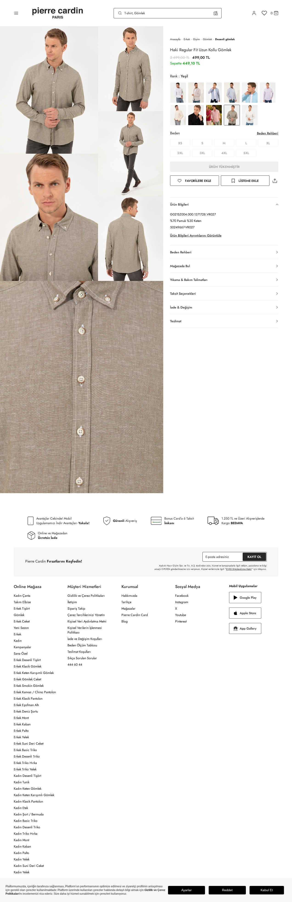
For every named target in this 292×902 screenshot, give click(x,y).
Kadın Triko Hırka (25, 833)
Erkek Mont (21, 717)
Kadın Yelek (21, 859)
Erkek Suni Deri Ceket (28, 743)
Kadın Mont (21, 840)
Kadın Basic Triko (25, 820)
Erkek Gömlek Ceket (27, 679)
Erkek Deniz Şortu (26, 711)
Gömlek (207, 39)
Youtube (180, 615)
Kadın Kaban (22, 846)
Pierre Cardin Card (134, 615)
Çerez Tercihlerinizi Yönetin (86, 615)
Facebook (181, 595)
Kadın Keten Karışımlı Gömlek (34, 795)
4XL (224, 153)
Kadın (18, 640)
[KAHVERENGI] (196, 92)
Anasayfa (175, 39)
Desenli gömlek (225, 39)
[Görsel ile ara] (216, 13)
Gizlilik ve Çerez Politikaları (86, 595)
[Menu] (16, 13)
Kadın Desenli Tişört (27, 775)
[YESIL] (250, 115)
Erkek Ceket (22, 621)
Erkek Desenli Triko (27, 756)
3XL (202, 153)
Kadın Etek (21, 808)
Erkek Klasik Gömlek (27, 666)
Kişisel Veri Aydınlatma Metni (87, 621)
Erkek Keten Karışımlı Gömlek (34, 672)
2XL (180, 153)
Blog (124, 621)
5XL (246, 153)
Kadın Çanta (22, 595)
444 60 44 (74, 664)
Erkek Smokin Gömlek (29, 685)
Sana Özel (21, 653)
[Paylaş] (274, 180)
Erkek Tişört (22, 608)
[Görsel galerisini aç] (49, 90)
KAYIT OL (254, 556)
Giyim (196, 39)
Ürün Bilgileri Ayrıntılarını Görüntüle (196, 235)
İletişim (72, 602)
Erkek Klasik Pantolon (28, 698)
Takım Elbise (22, 602)
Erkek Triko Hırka (25, 763)
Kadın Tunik (21, 782)
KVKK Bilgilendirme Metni (239, 569)
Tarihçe (126, 602)
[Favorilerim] (264, 13)
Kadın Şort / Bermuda (29, 814)
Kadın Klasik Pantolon (28, 801)
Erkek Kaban (22, 724)
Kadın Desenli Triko (27, 827)
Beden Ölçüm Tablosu (82, 645)
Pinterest (181, 621)
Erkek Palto (21, 730)
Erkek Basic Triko (25, 750)
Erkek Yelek (21, 737)
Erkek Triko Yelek (25, 769)
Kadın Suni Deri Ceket (29, 865)
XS (180, 143)
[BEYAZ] (178, 92)
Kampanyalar (22, 647)
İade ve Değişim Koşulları (84, 638)
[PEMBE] (268, 92)
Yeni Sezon (21, 627)
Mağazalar (128, 608)
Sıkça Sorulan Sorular (82, 658)
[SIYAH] (196, 115)
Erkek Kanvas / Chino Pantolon (35, 692)
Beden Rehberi (267, 133)
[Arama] (120, 13)
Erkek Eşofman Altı (26, 705)
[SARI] (178, 115)
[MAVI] (232, 92)
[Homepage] (57, 13)
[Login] (254, 13)
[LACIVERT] (214, 92)
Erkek (187, 39)
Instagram (181, 602)
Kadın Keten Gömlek (27, 788)
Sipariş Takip (76, 608)
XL (268, 143)
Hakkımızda (129, 595)
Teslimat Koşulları (79, 651)
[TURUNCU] (214, 115)
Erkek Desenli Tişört (27, 660)
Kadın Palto (21, 853)
